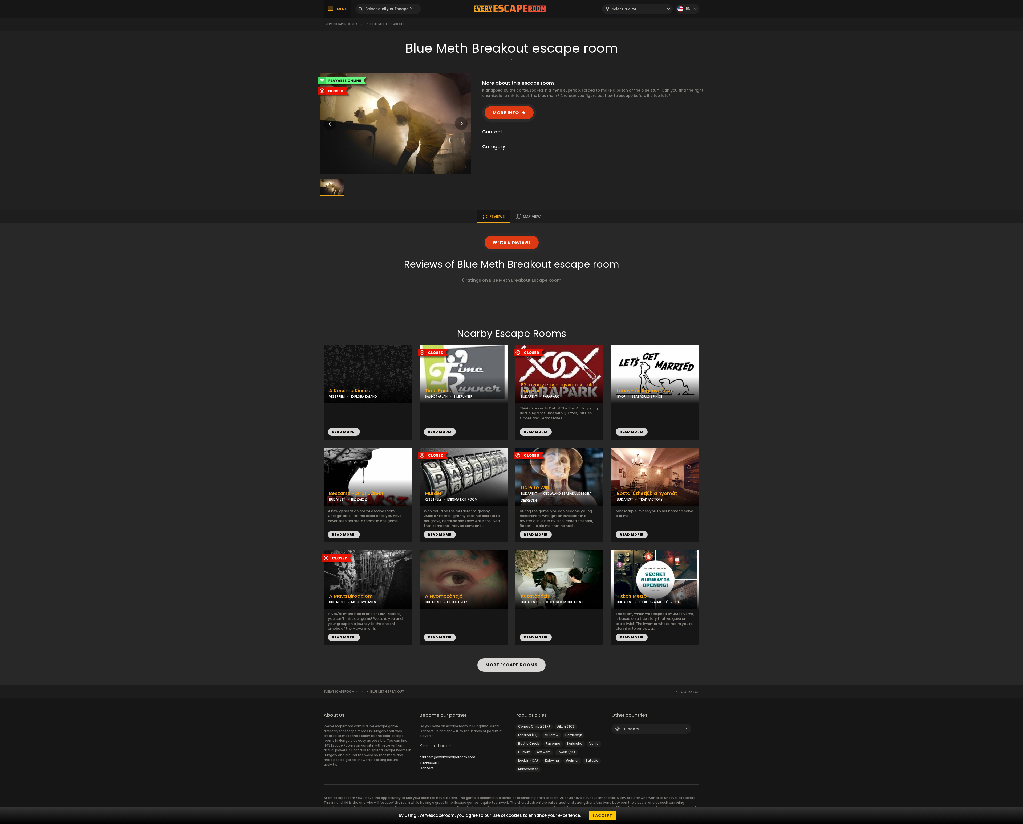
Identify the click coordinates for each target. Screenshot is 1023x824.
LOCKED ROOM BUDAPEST (563, 602)
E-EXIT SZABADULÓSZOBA (659, 602)
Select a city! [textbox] (624, 9)
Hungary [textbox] (631, 729)
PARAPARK (551, 396)
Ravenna (553, 743)
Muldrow (551, 735)
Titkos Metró (632, 596)
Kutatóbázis (535, 596)
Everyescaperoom (339, 24)
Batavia (592, 760)
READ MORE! (344, 431)
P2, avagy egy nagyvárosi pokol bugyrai (559, 388)
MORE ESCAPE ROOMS (511, 665)
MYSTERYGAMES (363, 602)
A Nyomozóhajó (444, 596)
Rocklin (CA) (528, 760)
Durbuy (524, 752)
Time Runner (439, 390)
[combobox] (637, 9)
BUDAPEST (529, 396)
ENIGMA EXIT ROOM (462, 499)
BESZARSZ (359, 499)
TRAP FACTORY (651, 499)
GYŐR (621, 396)
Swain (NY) (566, 752)
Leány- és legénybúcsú (644, 390)
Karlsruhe (574, 743)
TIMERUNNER (462, 396)
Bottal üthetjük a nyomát (647, 493)
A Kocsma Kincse (349, 390)
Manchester (528, 769)
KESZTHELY (433, 499)
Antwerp (544, 752)
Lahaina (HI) (528, 735)
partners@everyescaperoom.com (447, 757)
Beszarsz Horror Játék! (356, 493)
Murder (433, 493)
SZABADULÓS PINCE (646, 396)
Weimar (572, 760)
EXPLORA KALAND (364, 396)
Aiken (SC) (565, 726)
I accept (602, 815)
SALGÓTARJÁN (436, 396)
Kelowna (552, 760)
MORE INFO (506, 113)
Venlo (594, 743)
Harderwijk (573, 735)
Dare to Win (535, 487)
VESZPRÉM (337, 396)
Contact (427, 768)
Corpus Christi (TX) (534, 726)
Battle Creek (528, 743)
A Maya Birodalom (351, 596)
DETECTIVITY (457, 602)
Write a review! (512, 242)
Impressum (429, 762)
